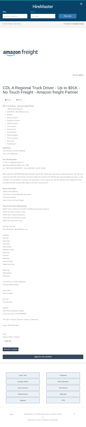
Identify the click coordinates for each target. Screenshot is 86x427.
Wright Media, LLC (30, 414)
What (4, 12)
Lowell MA (7, 341)
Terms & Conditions (43, 420)
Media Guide (32, 420)
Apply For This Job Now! (43, 357)
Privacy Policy (54, 420)
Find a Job (67, 16)
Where (33, 12)
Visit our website (78, 75)
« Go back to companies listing (73, 24)
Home (11, 414)
